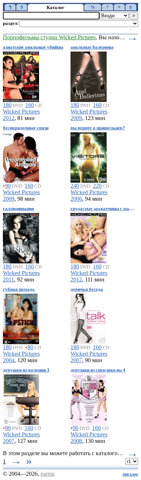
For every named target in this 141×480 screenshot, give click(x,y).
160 (29, 105)
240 (74, 186)
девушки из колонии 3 (26, 370)
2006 (76, 199)
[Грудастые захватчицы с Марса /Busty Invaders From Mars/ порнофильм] (88, 237)
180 (7, 105)
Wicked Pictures (21, 111)
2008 (76, 441)
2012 (8, 118)
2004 (8, 360)
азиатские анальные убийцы (33, 47)
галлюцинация (18, 208)
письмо (130, 474)
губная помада (19, 289)
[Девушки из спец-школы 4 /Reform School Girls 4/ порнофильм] (88, 398)
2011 (8, 279)
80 (30, 347)
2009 (76, 118)
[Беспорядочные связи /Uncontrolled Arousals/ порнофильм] (21, 156)
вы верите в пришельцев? (97, 127)
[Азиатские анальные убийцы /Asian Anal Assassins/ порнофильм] (21, 75)
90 (8, 186)
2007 (76, 360)
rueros (47, 474)
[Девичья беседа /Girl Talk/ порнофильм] (88, 318)
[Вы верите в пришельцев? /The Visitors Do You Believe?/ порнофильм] (88, 156)
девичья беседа (86, 289)
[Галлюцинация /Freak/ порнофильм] (21, 237)
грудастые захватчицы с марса (103, 208)
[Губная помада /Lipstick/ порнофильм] (21, 318)
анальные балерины (92, 47)
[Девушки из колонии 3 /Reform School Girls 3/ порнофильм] (21, 398)
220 (97, 186)
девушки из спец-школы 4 (97, 370)
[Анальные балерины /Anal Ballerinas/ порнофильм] (88, 75)
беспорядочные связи (25, 127)
